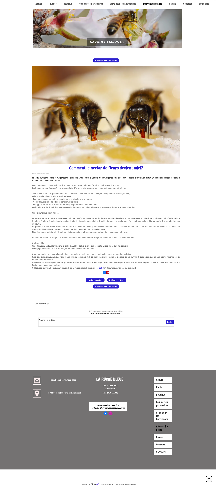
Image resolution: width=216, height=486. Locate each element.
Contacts (187, 3)
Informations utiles (152, 3)
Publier (169, 322)
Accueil (39, 3)
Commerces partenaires (91, 3)
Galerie (172, 3)
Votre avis (204, 3)
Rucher (53, 3)
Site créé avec (86, 484)
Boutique (68, 3)
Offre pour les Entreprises (123, 3)
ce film (101, 267)
